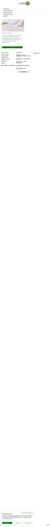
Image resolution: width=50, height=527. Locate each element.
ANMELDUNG (4, 61)
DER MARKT (6, 8)
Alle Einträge (23, 71)
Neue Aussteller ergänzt (21, 68)
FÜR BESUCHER (7, 12)
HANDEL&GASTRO (8, 14)
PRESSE (5, 16)
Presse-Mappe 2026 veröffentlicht (22, 65)
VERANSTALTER (4, 57)
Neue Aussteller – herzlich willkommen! (21, 62)
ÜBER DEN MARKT (5, 55)
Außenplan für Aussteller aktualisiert (23, 58)
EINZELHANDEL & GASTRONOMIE (8, 65)
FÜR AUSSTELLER (7, 10)
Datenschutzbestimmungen (27, 512)
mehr (12, 47)
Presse (48, 524)
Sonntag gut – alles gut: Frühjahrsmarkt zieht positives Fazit (23, 55)
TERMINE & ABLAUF (5, 59)
